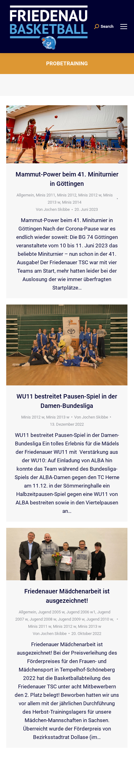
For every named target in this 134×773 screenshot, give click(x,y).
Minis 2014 (71, 202)
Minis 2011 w (39, 626)
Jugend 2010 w (99, 619)
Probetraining (67, 63)
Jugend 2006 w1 (80, 612)
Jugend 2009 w (71, 619)
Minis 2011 (45, 195)
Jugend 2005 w (51, 612)
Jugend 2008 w (43, 619)
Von (53, 209)
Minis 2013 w (57, 417)
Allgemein (25, 195)
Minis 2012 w (89, 195)
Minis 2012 (66, 195)
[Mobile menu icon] (124, 26)
